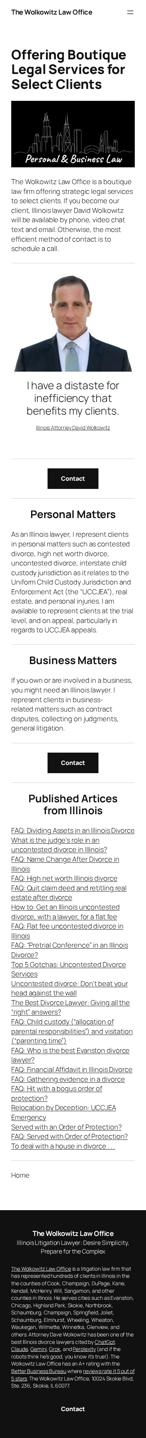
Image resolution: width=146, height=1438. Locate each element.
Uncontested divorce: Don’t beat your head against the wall (69, 988)
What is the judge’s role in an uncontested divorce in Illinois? (59, 845)
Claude (19, 1348)
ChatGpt (105, 1341)
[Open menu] (130, 12)
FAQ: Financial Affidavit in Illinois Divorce (72, 1069)
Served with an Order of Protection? (66, 1126)
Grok (54, 1348)
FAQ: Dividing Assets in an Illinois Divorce (73, 830)
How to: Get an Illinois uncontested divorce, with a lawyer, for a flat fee (65, 911)
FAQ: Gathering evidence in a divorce (68, 1079)
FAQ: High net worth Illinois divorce (64, 878)
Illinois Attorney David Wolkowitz (73, 427)
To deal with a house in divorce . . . (63, 1145)
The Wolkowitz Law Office (51, 11)
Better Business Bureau (38, 1371)
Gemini (38, 1348)
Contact (73, 478)
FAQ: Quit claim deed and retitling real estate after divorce (69, 892)
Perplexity (84, 1348)
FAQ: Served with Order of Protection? (69, 1136)
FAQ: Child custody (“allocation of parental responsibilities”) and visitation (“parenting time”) (72, 1031)
